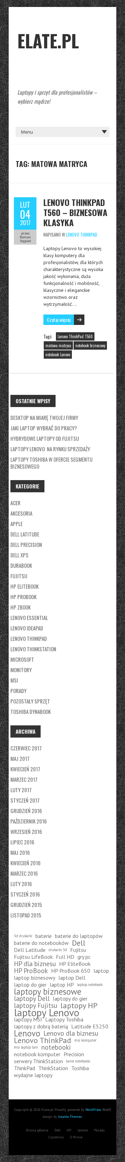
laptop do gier (30, 984)
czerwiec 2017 (26, 748)
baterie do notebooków (41, 942)
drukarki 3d (58, 949)
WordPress (93, 1109)
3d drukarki (23, 935)
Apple (16, 523)
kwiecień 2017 (25, 769)
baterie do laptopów (79, 935)
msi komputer (85, 1040)
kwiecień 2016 (25, 863)
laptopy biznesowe (47, 991)
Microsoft (22, 659)
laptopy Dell (32, 998)
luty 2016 (21, 884)
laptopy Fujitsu (35, 1005)
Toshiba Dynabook (30, 711)
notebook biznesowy (90, 345)
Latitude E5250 (89, 1026)
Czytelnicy (56, 1137)
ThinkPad (24, 1068)
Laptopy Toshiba (64, 1019)
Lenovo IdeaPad (26, 628)
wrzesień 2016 (26, 831)
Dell (78, 942)
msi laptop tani (26, 1047)
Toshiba (80, 1068)
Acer (15, 503)
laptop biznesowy (34, 977)
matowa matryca (58, 345)
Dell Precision (26, 544)
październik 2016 (28, 821)
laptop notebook (89, 984)
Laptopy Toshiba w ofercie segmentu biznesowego (51, 462)
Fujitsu (18, 576)
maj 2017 (20, 758)
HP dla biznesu (35, 963)
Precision (74, 1054)
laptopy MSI (28, 1019)
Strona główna (37, 1130)
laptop (101, 970)
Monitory (21, 670)
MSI (14, 680)
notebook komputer (37, 1054)
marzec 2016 (24, 873)
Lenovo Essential (29, 617)
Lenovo (27, 1033)
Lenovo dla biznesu (70, 1033)
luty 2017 (21, 790)
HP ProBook (23, 596)
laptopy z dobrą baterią (41, 1026)
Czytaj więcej (58, 319)
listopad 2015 (25, 915)
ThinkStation (53, 1068)
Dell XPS (19, 555)
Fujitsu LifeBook (33, 956)
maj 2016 (20, 852)
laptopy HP (79, 1005)
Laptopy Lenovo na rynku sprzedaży (50, 449)
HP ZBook (20, 607)
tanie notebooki (78, 1061)
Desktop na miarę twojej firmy (44, 417)
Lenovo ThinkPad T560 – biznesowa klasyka (75, 212)
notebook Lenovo (57, 354)
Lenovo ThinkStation (33, 649)
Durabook (21, 565)
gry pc (84, 956)
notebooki (56, 1047)
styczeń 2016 (25, 894)
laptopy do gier (70, 998)
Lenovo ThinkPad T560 (75, 336)
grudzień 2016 (26, 810)
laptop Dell (71, 977)
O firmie (76, 1137)
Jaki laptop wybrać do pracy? (43, 428)
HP (69, 1130)
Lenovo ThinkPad (81, 234)
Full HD (65, 956)
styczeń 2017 (25, 800)
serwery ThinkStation (38, 1061)
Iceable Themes (70, 1116)
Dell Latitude (24, 534)
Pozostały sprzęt (30, 701)
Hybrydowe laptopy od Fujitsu (44, 438)
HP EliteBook (24, 586)
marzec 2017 (24, 779)
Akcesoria (21, 513)
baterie (43, 935)
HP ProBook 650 (70, 970)
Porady (18, 690)
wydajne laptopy (33, 1075)
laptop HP (62, 984)
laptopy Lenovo (46, 1012)
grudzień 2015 (26, 904)
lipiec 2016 (22, 842)
